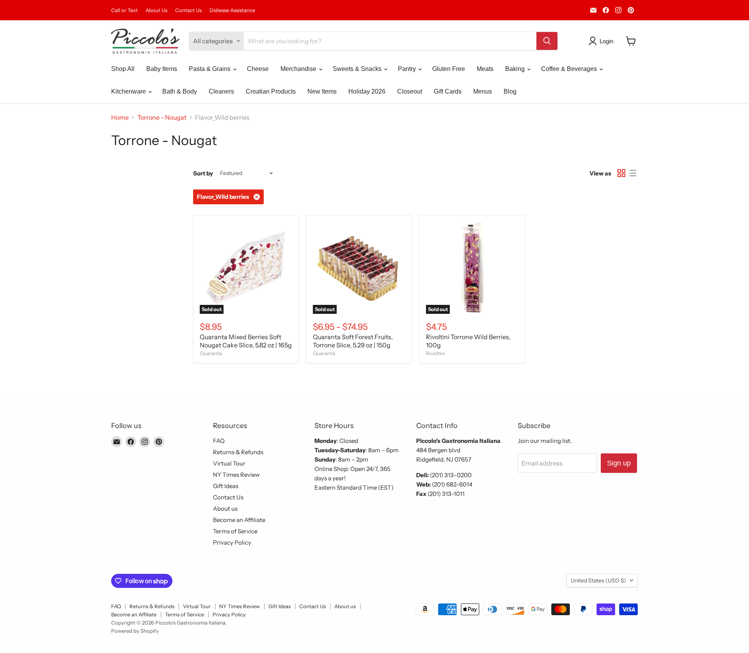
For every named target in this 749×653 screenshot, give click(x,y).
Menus (482, 91)
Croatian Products (271, 91)
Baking (515, 68)
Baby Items (161, 68)
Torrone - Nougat (161, 117)
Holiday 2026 (366, 91)
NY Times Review (236, 474)
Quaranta (211, 353)
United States (598, 580)
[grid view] (621, 173)
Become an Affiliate (239, 520)
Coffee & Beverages (569, 68)
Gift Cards (447, 91)
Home (120, 117)
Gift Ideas (225, 486)
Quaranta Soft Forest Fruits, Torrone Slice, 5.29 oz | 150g (353, 341)
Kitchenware (129, 91)
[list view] (632, 173)
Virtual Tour (229, 463)
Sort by (203, 173)
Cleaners (221, 91)
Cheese (258, 68)
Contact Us (188, 10)
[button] (602, 41)
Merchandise (299, 68)
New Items (322, 91)
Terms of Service (235, 531)
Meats (485, 68)
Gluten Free (448, 68)
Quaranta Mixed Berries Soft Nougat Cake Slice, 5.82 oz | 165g (246, 341)
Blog (510, 91)
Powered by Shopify (135, 631)
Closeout (409, 91)
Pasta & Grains (210, 68)
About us (225, 508)
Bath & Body (179, 91)
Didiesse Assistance (232, 10)
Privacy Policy (232, 542)
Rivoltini (435, 353)
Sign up (619, 463)
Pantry (407, 68)
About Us (156, 10)
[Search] (546, 41)
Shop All (123, 68)
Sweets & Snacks (358, 68)
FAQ (219, 440)
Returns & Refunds (238, 452)
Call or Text (124, 10)
